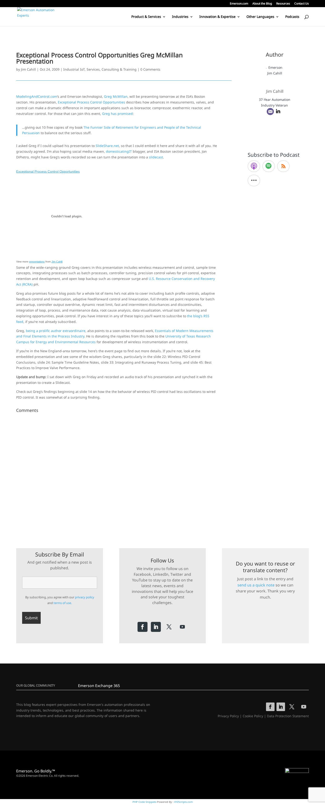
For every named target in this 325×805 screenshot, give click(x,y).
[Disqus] (123, 474)
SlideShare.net (107, 145)
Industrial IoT (74, 69)
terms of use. (63, 603)
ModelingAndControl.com (36, 96)
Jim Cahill (28, 69)
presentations (37, 261)
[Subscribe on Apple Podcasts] (254, 166)
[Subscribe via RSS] (283, 166)
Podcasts (292, 17)
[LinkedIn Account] (278, 111)
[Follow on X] (169, 627)
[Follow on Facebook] (143, 627)
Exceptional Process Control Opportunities (91, 102)
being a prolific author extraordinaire (55, 330)
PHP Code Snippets (144, 802)
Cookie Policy (253, 716)
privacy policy (84, 597)
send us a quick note (256, 585)
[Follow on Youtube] (182, 627)
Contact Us (301, 3)
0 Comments (150, 69)
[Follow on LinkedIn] (156, 627)
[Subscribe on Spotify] (268, 166)
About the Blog (262, 3)
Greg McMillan (116, 96)
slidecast (156, 157)
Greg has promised (117, 113)
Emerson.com (239, 3)
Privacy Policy (228, 716)
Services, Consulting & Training (112, 69)
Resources (283, 3)
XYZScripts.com (183, 802)
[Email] (270, 111)
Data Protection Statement (288, 716)
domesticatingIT (119, 151)
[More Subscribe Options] (254, 180)
